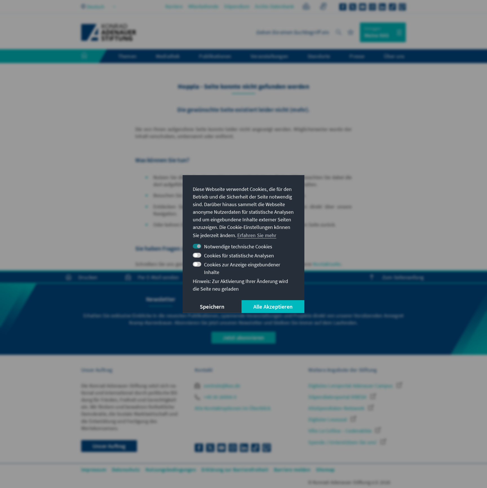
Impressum (93, 469)
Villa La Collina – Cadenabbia (340, 430)
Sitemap (325, 469)
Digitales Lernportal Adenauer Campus (351, 385)
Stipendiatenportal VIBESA (338, 397)
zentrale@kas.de (221, 385)
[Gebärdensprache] (323, 7)
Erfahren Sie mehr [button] (256, 235)
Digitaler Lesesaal (328, 419)
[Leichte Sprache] (306, 7)
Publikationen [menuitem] (215, 56)
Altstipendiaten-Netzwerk (337, 408)
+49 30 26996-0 (219, 397)
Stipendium (236, 6)
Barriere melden (292, 469)
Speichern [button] (212, 306)
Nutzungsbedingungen (170, 469)
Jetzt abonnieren (243, 337)
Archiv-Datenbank (274, 6)
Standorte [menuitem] (318, 56)
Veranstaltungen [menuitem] (269, 56)
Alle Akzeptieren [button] (273, 306)
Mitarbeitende (203, 6)
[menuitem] (90, 56)
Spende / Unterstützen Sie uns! (343, 442)
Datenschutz (126, 469)
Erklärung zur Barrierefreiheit (235, 469)
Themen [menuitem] (127, 56)
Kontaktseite (327, 264)
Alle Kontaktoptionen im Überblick (233, 408)
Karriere (174, 6)
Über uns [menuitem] (394, 56)
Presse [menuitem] (356, 56)
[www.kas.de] (108, 32)
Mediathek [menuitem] (168, 56)
